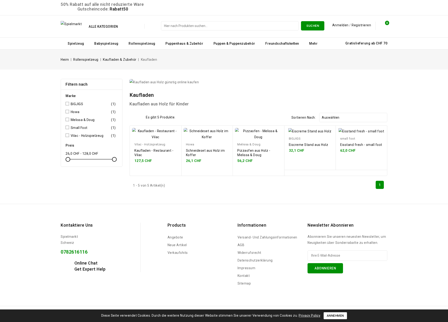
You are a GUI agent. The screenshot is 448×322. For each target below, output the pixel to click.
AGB (241, 245)
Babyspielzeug (106, 43)
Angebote (175, 237)
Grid (132, 117)
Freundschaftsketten (282, 43)
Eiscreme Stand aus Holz (308, 145)
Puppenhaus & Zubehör (184, 43)
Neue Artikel (177, 245)
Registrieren (361, 25)
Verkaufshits (178, 253)
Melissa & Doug (93, 120)
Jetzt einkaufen (173, 136)
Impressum (247, 268)
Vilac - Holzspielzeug (93, 136)
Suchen (312, 25)
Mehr (313, 43)
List (139, 117)
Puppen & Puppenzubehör (234, 43)
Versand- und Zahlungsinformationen (267, 237)
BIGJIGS (93, 104)
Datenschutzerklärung (255, 260)
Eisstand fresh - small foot (361, 145)
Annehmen (335, 315)
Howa (93, 112)
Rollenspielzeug (142, 43)
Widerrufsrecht (249, 253)
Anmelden (341, 25)
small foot (93, 128)
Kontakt (244, 276)
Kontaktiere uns (77, 225)
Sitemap (244, 283)
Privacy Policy (309, 315)
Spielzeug (76, 43)
